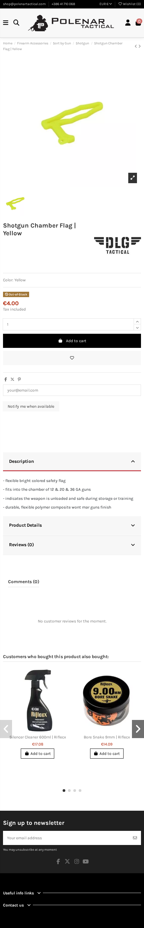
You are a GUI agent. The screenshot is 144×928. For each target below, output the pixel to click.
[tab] (72, 462)
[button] (64, 790)
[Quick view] (41, 730)
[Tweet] (12, 379)
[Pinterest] (19, 379)
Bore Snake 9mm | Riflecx (107, 737)
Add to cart (76, 340)
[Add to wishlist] (72, 358)
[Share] (5, 379)
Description (21, 461)
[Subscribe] (135, 838)
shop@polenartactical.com (25, 4)
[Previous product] (136, 46)
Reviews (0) (21, 544)
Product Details (25, 525)
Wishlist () (131, 4)
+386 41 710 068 (63, 4)
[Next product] (139, 46)
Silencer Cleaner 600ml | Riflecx (37, 737)
